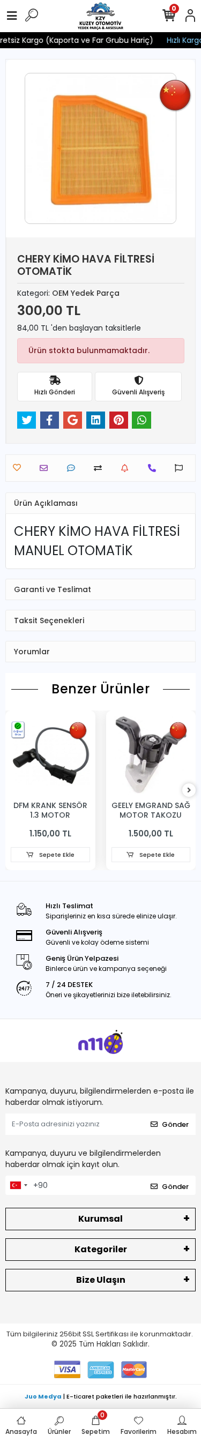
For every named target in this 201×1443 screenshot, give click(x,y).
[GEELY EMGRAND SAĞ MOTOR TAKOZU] (151, 755)
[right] (189, 791)
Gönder (175, 1124)
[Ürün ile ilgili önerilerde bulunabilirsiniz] (181, 468)
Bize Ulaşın (100, 1280)
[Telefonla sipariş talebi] (154, 468)
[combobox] (18, 1185)
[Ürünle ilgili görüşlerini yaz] (73, 468)
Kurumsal (100, 1219)
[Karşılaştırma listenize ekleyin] (100, 468)
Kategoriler (101, 1249)
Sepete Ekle (56, 854)
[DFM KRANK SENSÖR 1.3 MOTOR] (50, 755)
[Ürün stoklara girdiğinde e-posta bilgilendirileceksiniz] (127, 468)
